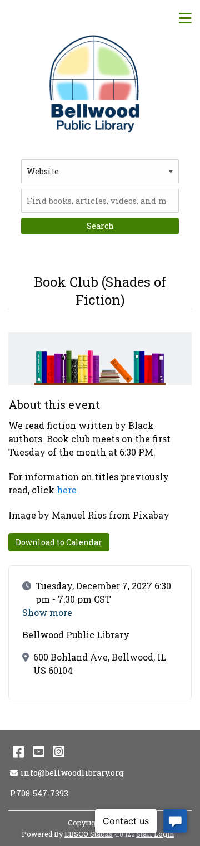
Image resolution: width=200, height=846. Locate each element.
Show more (47, 612)
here (67, 490)
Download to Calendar (59, 542)
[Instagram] (58, 751)
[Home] (96, 83)
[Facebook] (18, 751)
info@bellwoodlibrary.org (72, 772)
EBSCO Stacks (88, 833)
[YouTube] (38, 751)
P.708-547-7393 (39, 793)
